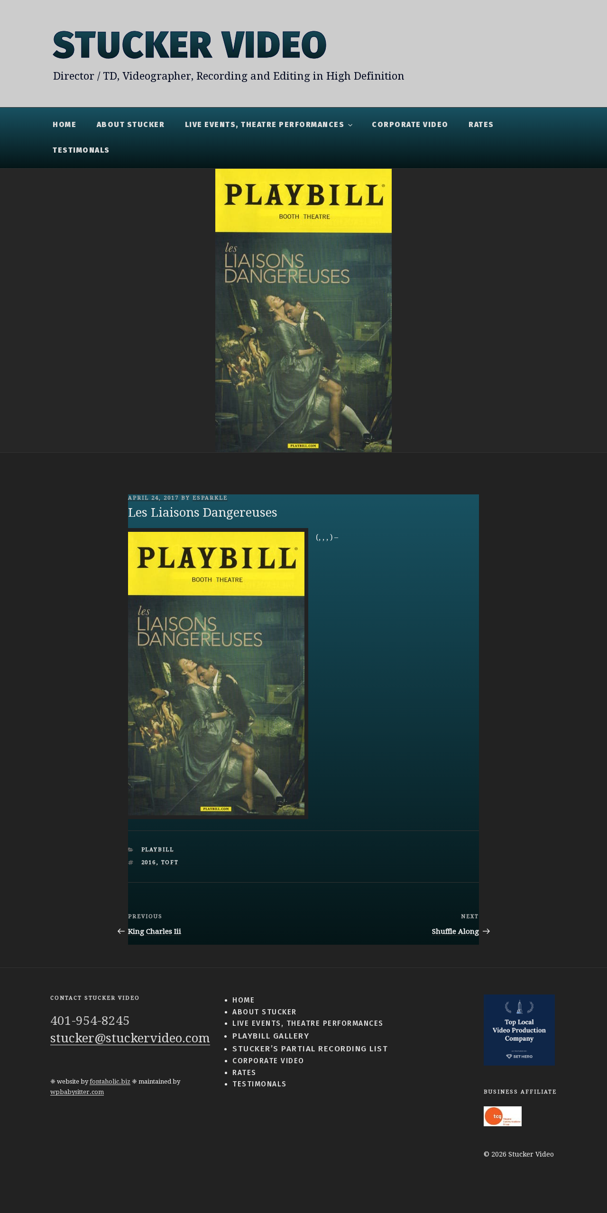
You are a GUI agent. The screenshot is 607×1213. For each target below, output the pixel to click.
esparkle (210, 498)
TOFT (170, 862)
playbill (158, 850)
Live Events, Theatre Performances (265, 124)
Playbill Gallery (270, 1035)
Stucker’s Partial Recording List (310, 1048)
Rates (481, 124)
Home (64, 124)
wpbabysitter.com (77, 1091)
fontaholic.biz (110, 1081)
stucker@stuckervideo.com (130, 1038)
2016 (148, 862)
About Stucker (131, 124)
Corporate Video (410, 124)
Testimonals (81, 150)
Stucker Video (190, 45)
